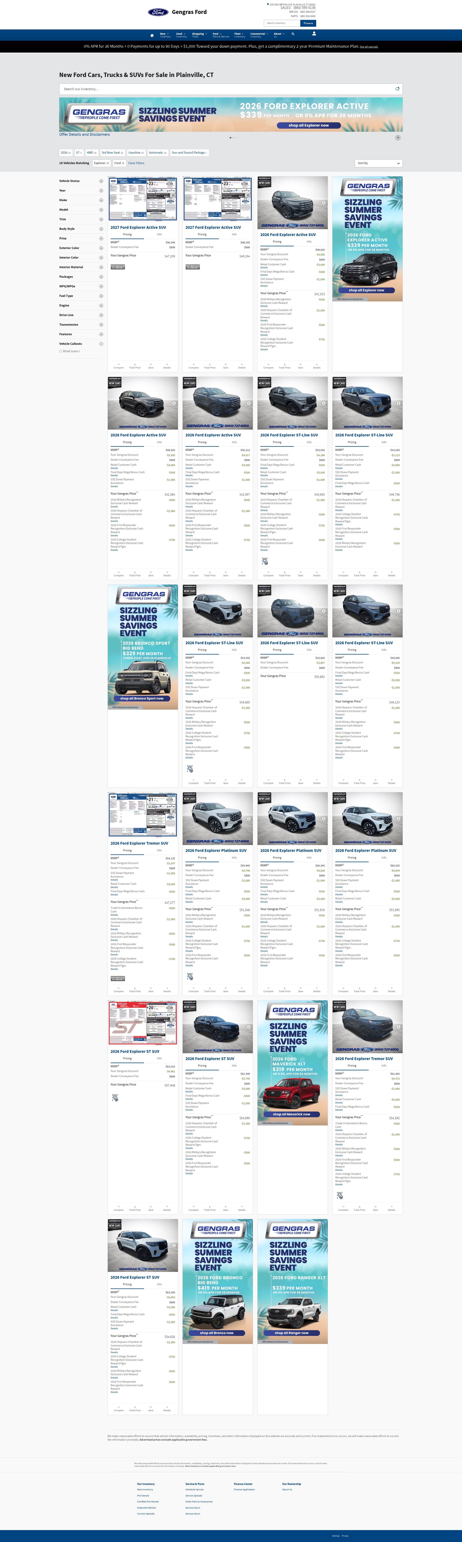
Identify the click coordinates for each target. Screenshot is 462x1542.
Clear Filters (136, 163)
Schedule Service (195, 1489)
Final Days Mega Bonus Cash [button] (277, 273)
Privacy (345, 1535)
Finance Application (244, 1489)
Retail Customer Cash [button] (273, 266)
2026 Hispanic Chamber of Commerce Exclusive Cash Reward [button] (276, 315)
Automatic (157, 153)
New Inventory (145, 1489)
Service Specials (194, 1495)
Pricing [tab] (127, 234)
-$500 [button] (321, 272)
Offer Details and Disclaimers (84, 134)
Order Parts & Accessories (199, 1501)
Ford (221, 35)
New (165, 35)
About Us (287, 1489)
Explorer (99, 163)
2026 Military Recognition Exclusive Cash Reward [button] (275, 302)
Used (181, 35)
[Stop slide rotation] (398, 137)
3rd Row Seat (112, 153)
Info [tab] (159, 234)
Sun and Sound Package (189, 153)
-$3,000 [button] (320, 265)
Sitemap (336, 1535)
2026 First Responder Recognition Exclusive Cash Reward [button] (276, 330)
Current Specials (146, 1513)
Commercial (257, 35)
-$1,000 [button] (320, 279)
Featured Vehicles (146, 1507)
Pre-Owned (143, 1495)
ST (79, 153)
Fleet (239, 35)
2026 (66, 153)
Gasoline (136, 153)
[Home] (158, 10)
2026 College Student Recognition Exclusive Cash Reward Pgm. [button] (276, 344)
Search (309, 23)
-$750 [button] (321, 339)
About (278, 35)
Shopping (198, 35)
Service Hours (193, 1507)
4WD (91, 153)
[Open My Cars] (313, 34)
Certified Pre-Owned (148, 1501)
